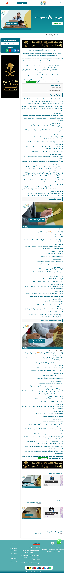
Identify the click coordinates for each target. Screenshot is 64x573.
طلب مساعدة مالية (36, 533)
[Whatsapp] (50, 568)
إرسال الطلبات (13, 561)
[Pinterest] (35, 568)
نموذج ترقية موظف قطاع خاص (53, 90)
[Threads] (28, 568)
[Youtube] (43, 568)
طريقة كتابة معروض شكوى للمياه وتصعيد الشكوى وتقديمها (30, 562)
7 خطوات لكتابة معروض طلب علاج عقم (31, 550)
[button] (61, 3)
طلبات (57, 34)
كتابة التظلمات (13, 556)
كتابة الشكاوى (13, 553)
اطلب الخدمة (32, 81)
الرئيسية (61, 34)
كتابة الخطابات (13, 550)
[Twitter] (45, 568)
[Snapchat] (30, 568)
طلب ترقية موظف (56, 88)
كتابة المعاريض (13, 548)
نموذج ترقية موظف (56, 87)
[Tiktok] (33, 568)
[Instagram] (40, 568)
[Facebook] (48, 568)
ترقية (49, 232)
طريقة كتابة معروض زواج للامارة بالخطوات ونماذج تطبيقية (30, 558)
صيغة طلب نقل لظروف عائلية (33, 502)
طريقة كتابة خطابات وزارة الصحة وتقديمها (30, 555)
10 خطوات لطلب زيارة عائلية (34, 547)
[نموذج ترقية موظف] (42, 47)
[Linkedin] (38, 568)
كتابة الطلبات (14, 558)
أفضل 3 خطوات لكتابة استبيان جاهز (32, 552)
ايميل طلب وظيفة (58, 500)
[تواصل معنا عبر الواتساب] (59, 543)
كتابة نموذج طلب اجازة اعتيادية (55, 532)
